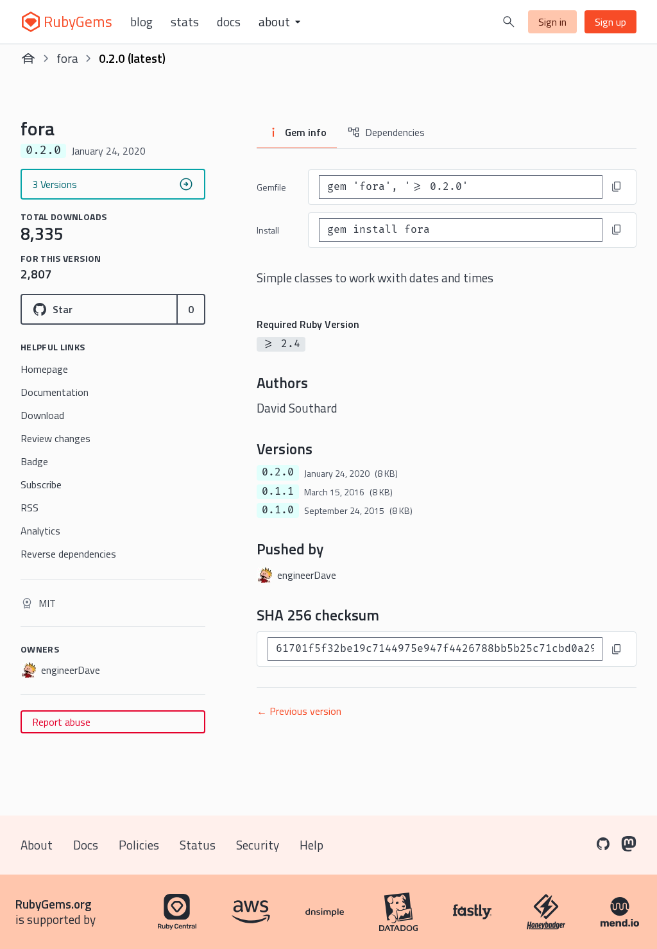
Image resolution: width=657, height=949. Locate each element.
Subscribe (41, 484)
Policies (139, 844)
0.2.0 (278, 472)
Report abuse (61, 722)
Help (311, 844)
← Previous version (299, 711)
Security (257, 844)
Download (42, 415)
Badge (34, 461)
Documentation (55, 392)
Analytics (40, 530)
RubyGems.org (53, 903)
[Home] (28, 58)
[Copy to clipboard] (617, 187)
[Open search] (508, 21)
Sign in (552, 22)
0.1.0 (278, 510)
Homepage (44, 369)
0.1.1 (278, 491)
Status (198, 844)
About (37, 844)
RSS (29, 507)
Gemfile (271, 187)
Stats (185, 22)
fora (67, 58)
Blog (141, 22)
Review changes (55, 438)
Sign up (610, 22)
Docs (229, 22)
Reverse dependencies (68, 553)
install (268, 230)
